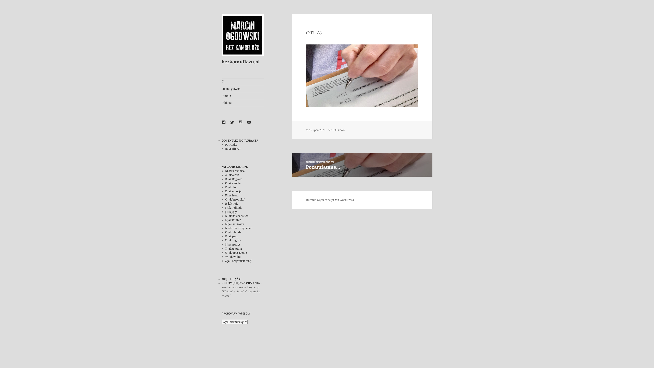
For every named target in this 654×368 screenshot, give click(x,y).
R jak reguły (233, 240)
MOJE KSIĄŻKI (231, 279)
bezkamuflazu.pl (241, 61)
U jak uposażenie (236, 253)
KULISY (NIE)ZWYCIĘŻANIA (241, 283)
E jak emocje (233, 191)
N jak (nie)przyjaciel (238, 228)
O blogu (227, 103)
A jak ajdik (232, 175)
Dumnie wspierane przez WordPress (330, 200)
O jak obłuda (233, 232)
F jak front (232, 195)
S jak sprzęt (232, 244)
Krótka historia (235, 171)
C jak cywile (233, 183)
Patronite (231, 145)
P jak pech (231, 236)
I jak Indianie (233, 208)
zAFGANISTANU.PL (235, 167)
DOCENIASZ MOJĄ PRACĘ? (240, 140)
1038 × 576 (338, 130)
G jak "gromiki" (235, 199)
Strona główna (231, 89)
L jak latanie (233, 220)
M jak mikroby (234, 224)
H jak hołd (231, 203)
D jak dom (231, 187)
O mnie (226, 96)
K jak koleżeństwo (236, 216)
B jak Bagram (233, 179)
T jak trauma (233, 248)
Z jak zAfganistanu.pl (238, 261)
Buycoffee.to (233, 149)
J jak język (231, 212)
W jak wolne (233, 257)
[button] (243, 82)
